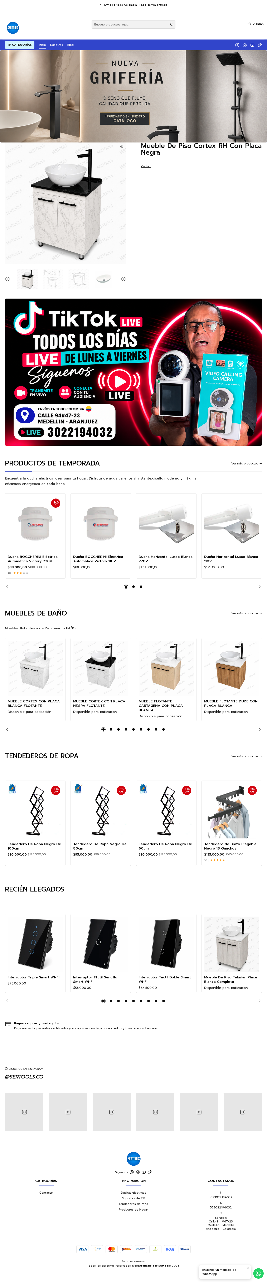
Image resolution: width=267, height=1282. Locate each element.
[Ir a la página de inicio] (13, 24)
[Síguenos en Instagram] (237, 45)
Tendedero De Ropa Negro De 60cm (165, 846)
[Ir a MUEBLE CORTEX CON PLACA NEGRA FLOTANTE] (100, 668)
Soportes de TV (133, 1198)
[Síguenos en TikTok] (260, 45)
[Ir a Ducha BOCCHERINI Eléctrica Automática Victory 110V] (100, 523)
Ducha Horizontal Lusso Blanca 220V (166, 558)
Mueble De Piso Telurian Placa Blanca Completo (230, 979)
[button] (19, 45)
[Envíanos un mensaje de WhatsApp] (258, 1273)
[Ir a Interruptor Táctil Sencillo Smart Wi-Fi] (100, 944)
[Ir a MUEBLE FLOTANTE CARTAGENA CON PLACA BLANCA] (166, 668)
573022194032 (221, 1207)
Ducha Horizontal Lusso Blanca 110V (231, 558)
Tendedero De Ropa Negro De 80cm (100, 846)
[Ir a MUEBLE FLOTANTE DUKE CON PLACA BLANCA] (231, 668)
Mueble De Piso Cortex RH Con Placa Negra (201, 149)
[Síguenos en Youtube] (252, 45)
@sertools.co (24, 1077)
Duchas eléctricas (133, 1192)
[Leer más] (133, 96)
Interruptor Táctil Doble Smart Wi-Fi (165, 979)
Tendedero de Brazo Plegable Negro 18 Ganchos (230, 846)
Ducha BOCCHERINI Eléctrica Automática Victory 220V (33, 558)
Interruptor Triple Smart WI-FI (33, 977)
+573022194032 (220, 1197)
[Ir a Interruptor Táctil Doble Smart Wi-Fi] (166, 944)
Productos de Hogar (133, 1209)
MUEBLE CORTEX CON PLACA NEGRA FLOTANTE (99, 703)
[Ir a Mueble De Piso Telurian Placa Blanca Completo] (231, 944)
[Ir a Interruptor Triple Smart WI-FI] (35, 944)
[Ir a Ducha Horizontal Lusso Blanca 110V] (231, 523)
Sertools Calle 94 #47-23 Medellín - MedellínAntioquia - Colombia (221, 1223)
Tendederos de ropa (133, 1204)
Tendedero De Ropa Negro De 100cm (34, 846)
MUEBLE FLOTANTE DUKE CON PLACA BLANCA (231, 703)
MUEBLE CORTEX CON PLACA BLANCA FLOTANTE (34, 703)
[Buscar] (171, 24)
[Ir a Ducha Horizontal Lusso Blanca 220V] (166, 523)
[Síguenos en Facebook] (245, 45)
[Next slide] (123, 279)
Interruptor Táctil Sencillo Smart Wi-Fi (95, 979)
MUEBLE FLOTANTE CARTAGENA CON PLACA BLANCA (161, 705)
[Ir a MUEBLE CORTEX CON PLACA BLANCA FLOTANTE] (35, 668)
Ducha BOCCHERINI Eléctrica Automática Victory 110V (98, 558)
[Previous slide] (8, 279)
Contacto (46, 1192)
